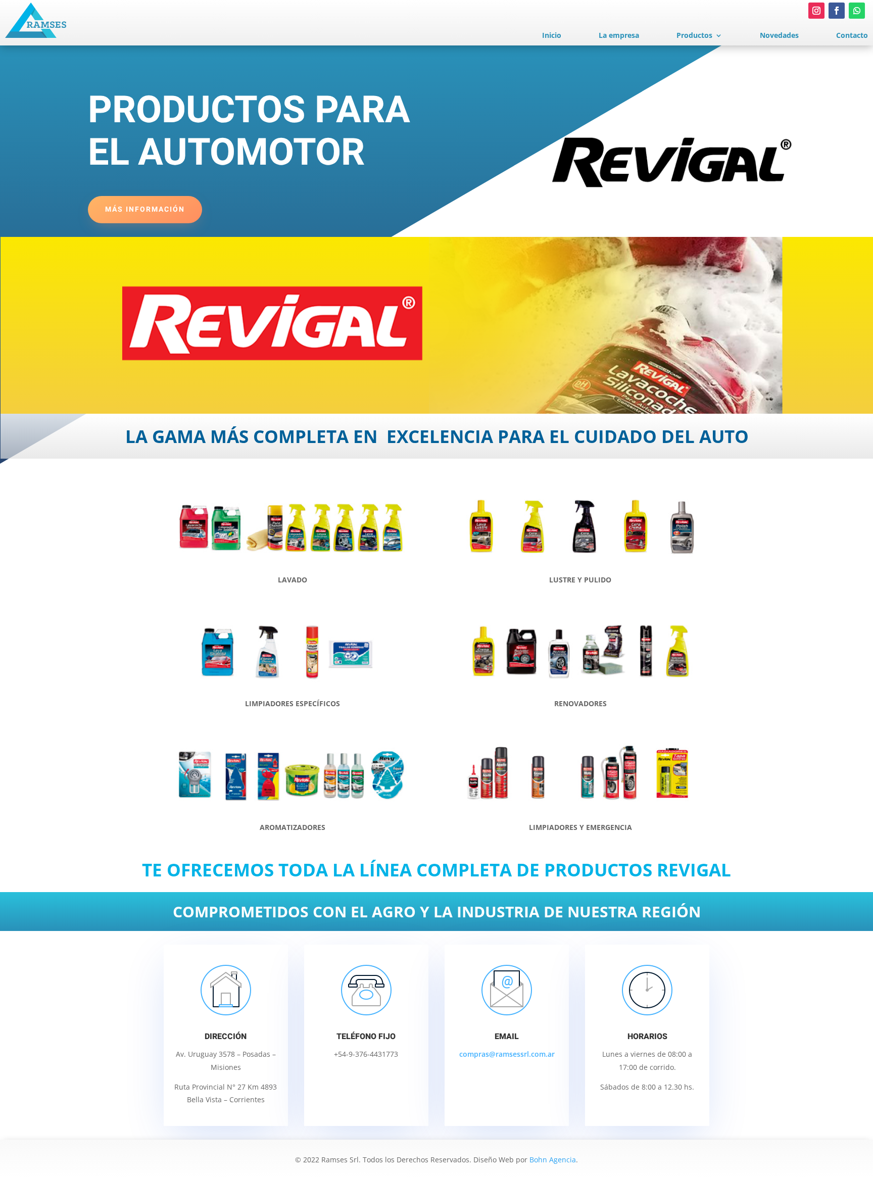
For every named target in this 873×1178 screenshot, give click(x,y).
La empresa (619, 36)
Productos (694, 36)
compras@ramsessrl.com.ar (507, 1054)
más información (145, 209)
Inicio (551, 36)
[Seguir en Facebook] (837, 11)
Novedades (779, 36)
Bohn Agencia (552, 1159)
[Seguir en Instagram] (816, 11)
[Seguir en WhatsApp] (857, 11)
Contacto (852, 36)
